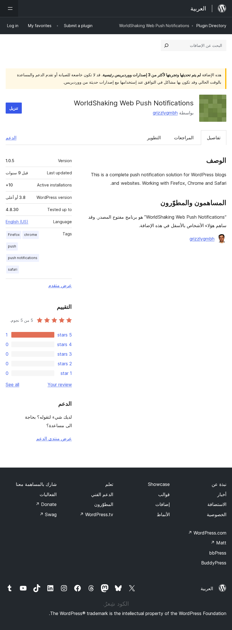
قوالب (164, 494)
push (12, 246)
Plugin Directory (211, 25)
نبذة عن (219, 484)
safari (12, 269)
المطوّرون (103, 504)
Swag (48, 514)
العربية (207, 588)
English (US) (17, 221)
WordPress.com (207, 533)
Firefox (14, 235)
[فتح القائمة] (9, 8)
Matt (218, 543)
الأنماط (163, 514)
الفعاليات (48, 494)
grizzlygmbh (165, 113)
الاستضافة (216, 504)
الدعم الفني (102, 494)
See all (12, 384)
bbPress (217, 553)
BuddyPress (213, 563)
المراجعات (184, 137)
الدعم (11, 137)
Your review (60, 384)
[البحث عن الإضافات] (166, 45)
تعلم (109, 484)
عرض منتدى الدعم (54, 438)
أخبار (221, 494)
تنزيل (13, 108)
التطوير (154, 137)
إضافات (162, 504)
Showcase (159, 484)
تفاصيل (213, 137)
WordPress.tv (96, 514)
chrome (30, 235)
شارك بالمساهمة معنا (36, 484)
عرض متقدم (60, 285)
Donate (46, 504)
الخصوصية (216, 514)
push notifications (22, 258)
